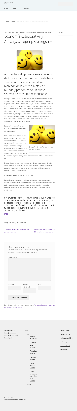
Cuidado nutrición (66, 338)
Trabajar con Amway (11, 335)
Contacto (26, 9)
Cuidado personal (66, 342)
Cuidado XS (64, 350)
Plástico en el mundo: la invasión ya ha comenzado (16, 230)
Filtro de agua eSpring (33, 345)
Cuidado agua (64, 330)
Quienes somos (9, 330)
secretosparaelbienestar (29, 32)
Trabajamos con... (10, 333)
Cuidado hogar (65, 334)
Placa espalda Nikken (32, 365)
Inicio (6, 9)
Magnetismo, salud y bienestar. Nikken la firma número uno (44, 230)
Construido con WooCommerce (15, 400)
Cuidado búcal (65, 346)
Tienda (14, 9)
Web (39, 284)
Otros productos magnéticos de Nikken (33, 376)
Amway (13, 21)
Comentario (13, 257)
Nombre (11, 284)
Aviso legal (8, 338)
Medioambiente (21, 223)
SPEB (6, 214)
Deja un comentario (44, 32)
